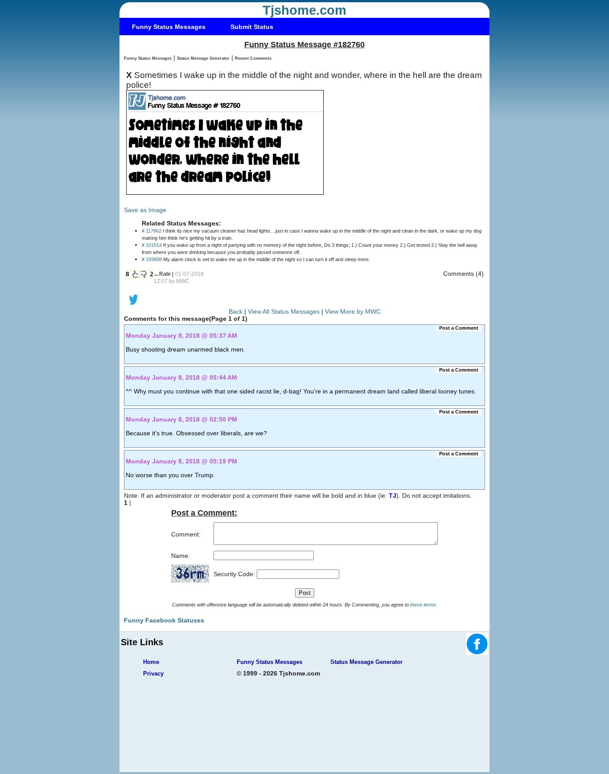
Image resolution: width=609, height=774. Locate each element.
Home (151, 662)
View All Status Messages (284, 311)
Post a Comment (458, 328)
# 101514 (152, 245)
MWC (182, 281)
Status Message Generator (203, 58)
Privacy (153, 673)
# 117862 (151, 230)
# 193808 (152, 259)
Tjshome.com (304, 10)
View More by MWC (353, 311)
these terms (423, 604)
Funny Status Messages (169, 26)
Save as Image (145, 209)
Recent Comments (253, 58)
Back (236, 311)
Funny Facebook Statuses (164, 620)
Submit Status (251, 26)
